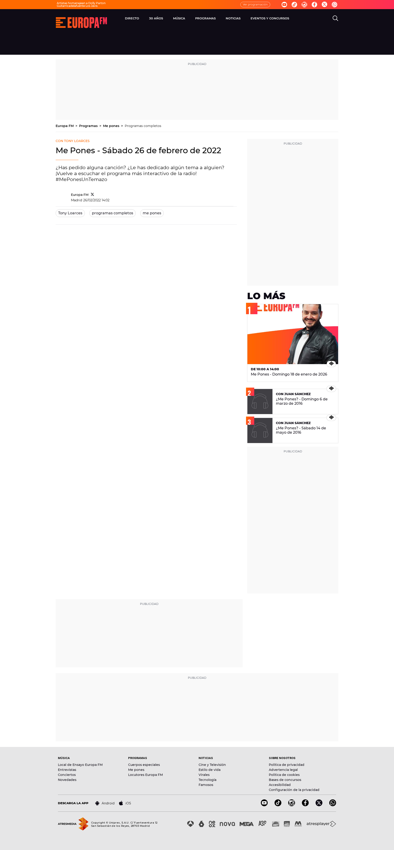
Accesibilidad (280, 785)
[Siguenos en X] (319, 805)
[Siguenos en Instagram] (304, 4)
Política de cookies (284, 775)
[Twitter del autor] (92, 195)
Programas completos (143, 126)
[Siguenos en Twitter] (324, 5)
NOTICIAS (233, 18)
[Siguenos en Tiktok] (294, 4)
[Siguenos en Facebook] (314, 4)
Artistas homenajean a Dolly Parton (81, 3)
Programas (88, 126)
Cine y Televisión (212, 765)
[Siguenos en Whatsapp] (334, 4)
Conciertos (67, 775)
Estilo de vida (209, 770)
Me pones (111, 126)
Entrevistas (67, 770)
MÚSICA (179, 18)
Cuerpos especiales (144, 765)
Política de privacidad (286, 765)
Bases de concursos (285, 780)
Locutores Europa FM (145, 775)
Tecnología (207, 780)
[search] (335, 18)
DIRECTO (132, 18)
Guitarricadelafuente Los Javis (77, 6)
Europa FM (65, 126)
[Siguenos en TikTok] (278, 805)
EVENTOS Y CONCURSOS (270, 18)
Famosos (206, 785)
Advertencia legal (283, 770)
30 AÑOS (156, 18)
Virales (204, 775)
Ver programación (255, 4)
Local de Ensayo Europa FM (80, 765)
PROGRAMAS (205, 18)
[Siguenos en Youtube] (284, 4)
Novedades (67, 780)
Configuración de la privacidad (294, 790)
